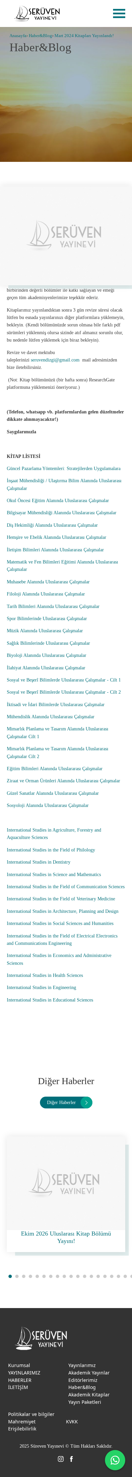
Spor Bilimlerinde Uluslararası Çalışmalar (47, 618)
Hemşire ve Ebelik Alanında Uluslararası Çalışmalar (56, 537)
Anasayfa (17, 35)
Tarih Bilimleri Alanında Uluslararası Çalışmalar (53, 606)
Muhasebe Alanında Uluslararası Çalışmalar (48, 581)
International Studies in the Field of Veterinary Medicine (61, 898)
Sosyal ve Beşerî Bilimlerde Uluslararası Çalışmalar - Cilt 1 (64, 680)
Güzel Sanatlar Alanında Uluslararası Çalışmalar (53, 793)
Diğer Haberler (61, 1102)
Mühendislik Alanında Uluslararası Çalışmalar (50, 716)
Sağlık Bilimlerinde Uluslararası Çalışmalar (48, 643)
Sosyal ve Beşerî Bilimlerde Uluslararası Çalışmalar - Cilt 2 (64, 692)
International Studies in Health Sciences (45, 975)
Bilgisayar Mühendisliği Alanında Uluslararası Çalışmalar (61, 512)
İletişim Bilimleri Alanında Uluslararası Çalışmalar (55, 549)
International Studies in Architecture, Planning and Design (62, 911)
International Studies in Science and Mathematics (54, 874)
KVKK (72, 1421)
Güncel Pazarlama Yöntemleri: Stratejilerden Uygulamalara (63, 468)
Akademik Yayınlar (89, 1372)
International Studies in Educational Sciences (50, 1000)
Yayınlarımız (82, 1365)
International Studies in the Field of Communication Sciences (66, 886)
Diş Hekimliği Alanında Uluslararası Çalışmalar (52, 525)
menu (119, 13)
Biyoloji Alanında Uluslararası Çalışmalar (46, 655)
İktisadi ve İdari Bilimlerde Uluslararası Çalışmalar (56, 704)
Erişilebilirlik (22, 1428)
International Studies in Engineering (41, 987)
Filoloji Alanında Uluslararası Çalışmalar (46, 594)
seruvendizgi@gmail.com (55, 360)
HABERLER (19, 1380)
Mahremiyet (22, 1421)
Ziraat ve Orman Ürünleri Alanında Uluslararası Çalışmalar (63, 780)
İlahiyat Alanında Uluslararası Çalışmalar (46, 667)
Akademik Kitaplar (89, 1394)
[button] (10, 1276)
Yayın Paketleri (84, 1402)
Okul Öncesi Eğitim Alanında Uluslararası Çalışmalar (58, 500)
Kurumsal (19, 1365)
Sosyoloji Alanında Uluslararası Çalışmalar (48, 805)
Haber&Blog (40, 35)
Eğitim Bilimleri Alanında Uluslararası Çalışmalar (55, 768)
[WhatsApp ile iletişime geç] (115, 1460)
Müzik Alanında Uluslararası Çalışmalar (45, 630)
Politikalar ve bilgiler (31, 1414)
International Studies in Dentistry (38, 862)
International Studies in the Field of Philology (51, 849)
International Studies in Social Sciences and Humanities (61, 923)
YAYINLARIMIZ (24, 1372)
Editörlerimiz (82, 1380)
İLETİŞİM (18, 1387)
